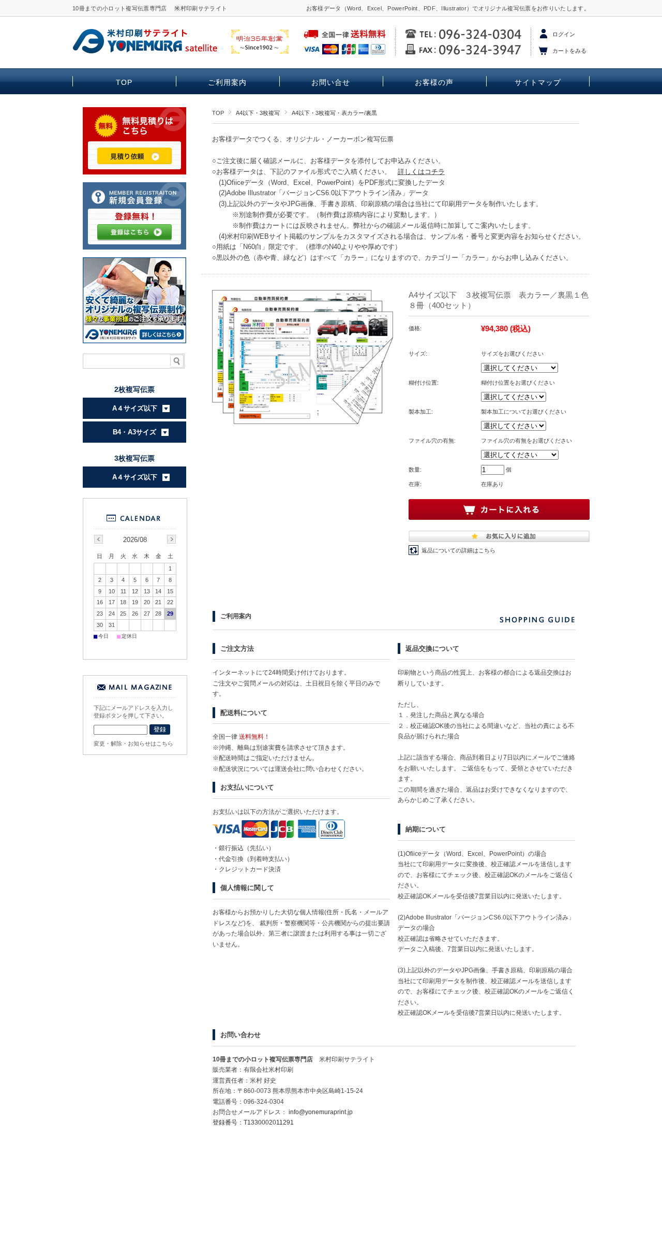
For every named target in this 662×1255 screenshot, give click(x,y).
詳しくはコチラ (421, 172)
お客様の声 (434, 82)
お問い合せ (330, 82)
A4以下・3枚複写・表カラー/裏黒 (334, 113)
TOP (124, 82)
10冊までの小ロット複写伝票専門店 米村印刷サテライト (149, 8)
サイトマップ (538, 82)
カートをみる (569, 51)
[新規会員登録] (134, 247)
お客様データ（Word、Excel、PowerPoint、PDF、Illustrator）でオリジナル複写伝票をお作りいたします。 (448, 8)
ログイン (563, 34)
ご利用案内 (227, 82)
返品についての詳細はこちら (458, 550)
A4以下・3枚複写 (258, 113)
